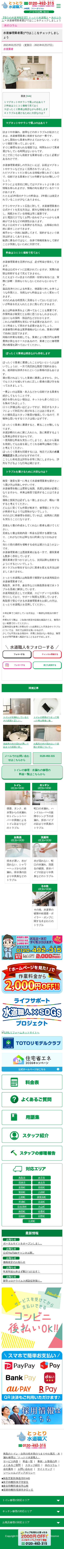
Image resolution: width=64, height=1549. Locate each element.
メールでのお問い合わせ (39, 12)
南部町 (22, 1211)
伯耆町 (41, 1211)
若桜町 (41, 1187)
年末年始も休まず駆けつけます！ (21, 1271)
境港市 (22, 1182)
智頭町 (22, 1192)
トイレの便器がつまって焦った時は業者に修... (46, 719)
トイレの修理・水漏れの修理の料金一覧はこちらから (32, 772)
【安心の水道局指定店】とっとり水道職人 (25, 17)
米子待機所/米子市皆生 (15, 1482)
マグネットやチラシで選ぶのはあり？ (24, 102)
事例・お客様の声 (47, 1461)
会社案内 (8, 1469)
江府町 (31, 1221)
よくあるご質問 (12, 1465)
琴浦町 (22, 1201)
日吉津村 (22, 1206)
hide (29, 96)
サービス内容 (10, 1461)
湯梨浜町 (41, 1197)
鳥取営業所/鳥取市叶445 (16, 1478)
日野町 (41, 1216)
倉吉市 (41, 1182)
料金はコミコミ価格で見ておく (21, 105)
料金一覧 (28, 1461)
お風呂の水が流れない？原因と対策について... (46, 745)
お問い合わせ (25, 1469)
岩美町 (22, 1187)
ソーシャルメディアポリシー (19, 1473)
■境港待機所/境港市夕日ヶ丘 (17, 1490)
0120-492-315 (47, 756)
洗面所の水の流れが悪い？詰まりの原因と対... (16, 745)
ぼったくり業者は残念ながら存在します (26, 109)
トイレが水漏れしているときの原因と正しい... (16, 719)
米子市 (41, 1177)
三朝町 (22, 1197)
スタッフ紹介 (32, 1465)
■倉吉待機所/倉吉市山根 (15, 1486)
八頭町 (41, 1192)
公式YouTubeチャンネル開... (18, 1253)
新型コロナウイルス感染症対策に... (22, 1281)
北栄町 (41, 1201)
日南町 (22, 1216)
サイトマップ (44, 1469)
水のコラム (51, 1465)
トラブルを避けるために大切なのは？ (24, 113)
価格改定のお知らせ (14, 1262)
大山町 (41, 1206)
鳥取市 (22, 1177)
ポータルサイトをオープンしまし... (22, 1243)
